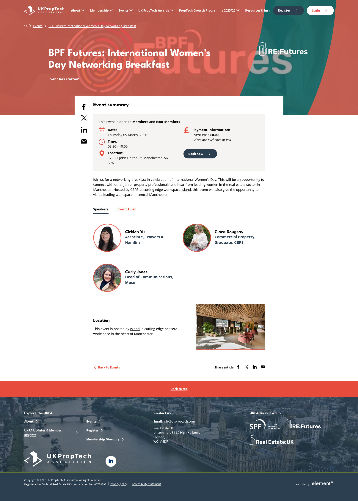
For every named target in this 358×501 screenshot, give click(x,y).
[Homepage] (44, 10)
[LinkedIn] (111, 461)
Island (186, 189)
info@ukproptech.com (179, 421)
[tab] (101, 209)
